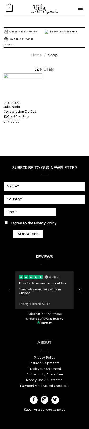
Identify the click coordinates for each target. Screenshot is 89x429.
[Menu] (80, 8)
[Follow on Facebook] (34, 400)
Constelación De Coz (20, 111)
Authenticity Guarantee (44, 374)
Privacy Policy (45, 223)
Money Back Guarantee (44, 380)
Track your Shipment (44, 368)
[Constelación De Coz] (23, 86)
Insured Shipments (44, 363)
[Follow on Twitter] (55, 400)
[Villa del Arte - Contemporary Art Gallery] (44, 8)
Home (36, 55)
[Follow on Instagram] (44, 400)
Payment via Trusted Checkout (44, 386)
